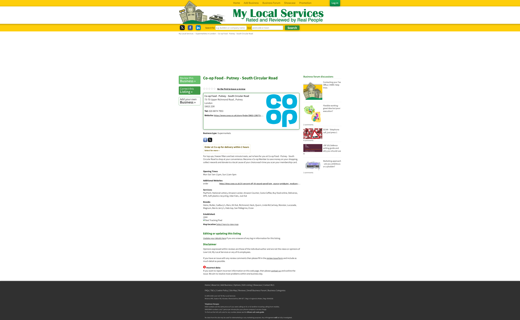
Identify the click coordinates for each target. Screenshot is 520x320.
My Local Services (229, 296)
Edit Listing (247, 285)
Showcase (257, 285)
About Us (215, 285)
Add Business (226, 285)
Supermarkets (224, 133)
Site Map (233, 290)
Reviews (242, 290)
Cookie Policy (222, 290)
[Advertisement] (260, 55)
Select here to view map (227, 224)
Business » (188, 79)
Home (207, 285)
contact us (276, 270)
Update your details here (214, 238)
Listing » (187, 90)
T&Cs (212, 290)
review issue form (274, 258)
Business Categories (276, 290)
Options (237, 285)
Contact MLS (268, 285)
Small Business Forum (256, 290)
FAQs (207, 290)
